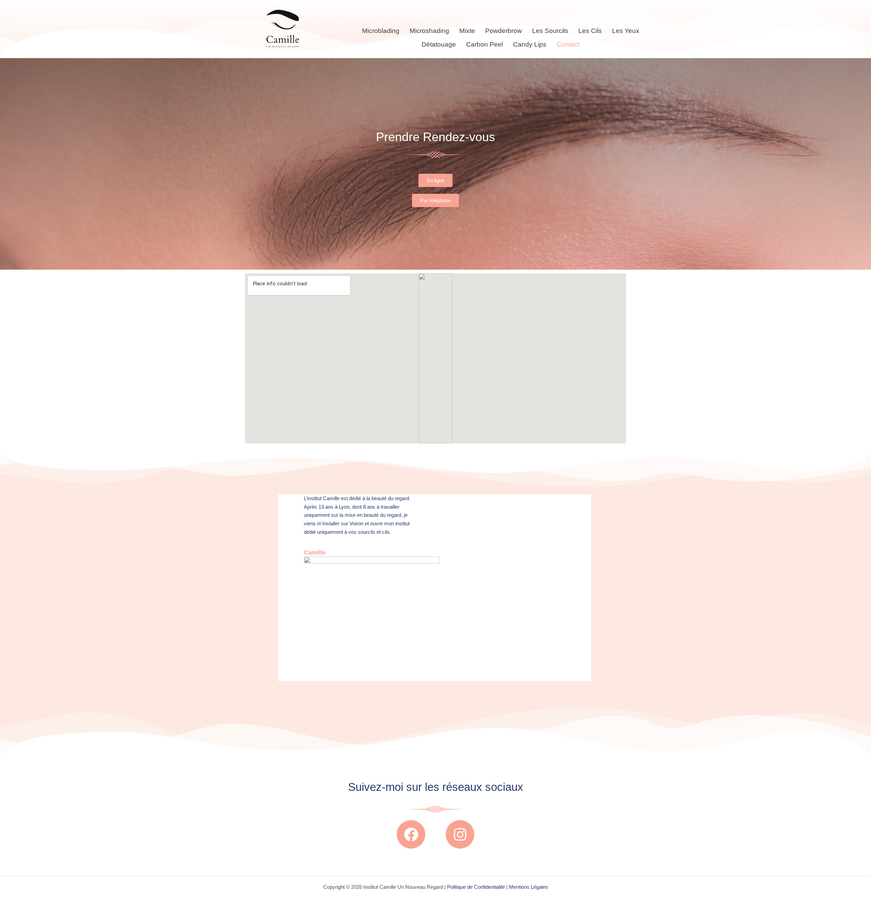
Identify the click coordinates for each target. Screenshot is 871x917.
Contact (568, 44)
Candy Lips (529, 44)
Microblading (380, 30)
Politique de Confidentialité (475, 887)
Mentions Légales (528, 887)
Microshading (429, 30)
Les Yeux (625, 30)
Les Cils (590, 30)
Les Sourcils (550, 30)
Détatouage (439, 44)
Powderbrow (503, 30)
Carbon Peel (484, 44)
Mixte (467, 30)
